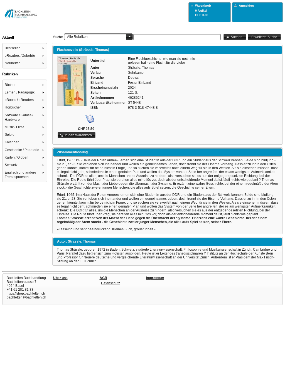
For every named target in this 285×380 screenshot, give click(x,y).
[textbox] (177, 37)
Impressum (155, 278)
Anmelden (246, 5)
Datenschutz (110, 283)
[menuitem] (25, 48)
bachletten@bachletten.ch (26, 297)
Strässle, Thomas (141, 68)
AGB (103, 278)
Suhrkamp (136, 73)
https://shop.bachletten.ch (26, 293)
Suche (58, 37)
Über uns (60, 278)
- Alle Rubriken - (77, 37)
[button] (234, 37)
